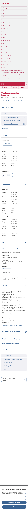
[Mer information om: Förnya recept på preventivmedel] (24, 121)
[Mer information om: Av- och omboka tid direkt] (24, 117)
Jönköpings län (7, 26)
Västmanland (6, 58)
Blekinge (5, 8)
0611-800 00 (8, 175)
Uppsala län (6, 46)
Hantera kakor (14, 498)
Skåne (4, 38)
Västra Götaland (7, 61)
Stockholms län (7, 40)
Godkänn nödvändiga (14, 502)
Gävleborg (5, 17)
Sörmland (5, 43)
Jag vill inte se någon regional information (13, 70)
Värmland (5, 49)
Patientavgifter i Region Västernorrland (12, 325)
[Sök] (26, 84)
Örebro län (5, 64)
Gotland (5, 14)
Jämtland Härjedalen (8, 23)
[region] (14, 497)
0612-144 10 (8, 144)
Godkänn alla (14, 507)
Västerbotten (6, 52)
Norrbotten (6, 35)
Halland (5, 20)
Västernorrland (7, 55)
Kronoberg (5, 32)
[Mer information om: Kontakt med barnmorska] (24, 124)
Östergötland (6, 67)
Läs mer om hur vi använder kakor (14, 494)
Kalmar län (5, 29)
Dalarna (5, 11)
